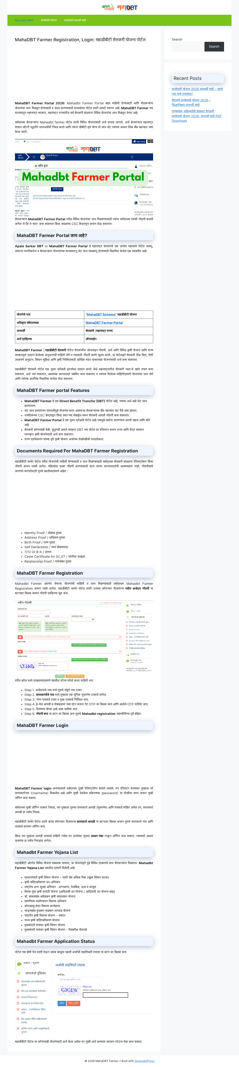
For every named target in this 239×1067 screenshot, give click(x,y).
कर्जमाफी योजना (49, 20)
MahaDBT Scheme (101, 314)
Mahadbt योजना (24, 20)
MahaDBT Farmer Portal (104, 323)
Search (177, 39)
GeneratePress (145, 1061)
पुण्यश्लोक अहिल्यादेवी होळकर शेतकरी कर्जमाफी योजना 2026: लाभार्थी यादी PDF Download (197, 116)
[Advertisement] (84, 75)
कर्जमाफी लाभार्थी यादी (75, 20)
